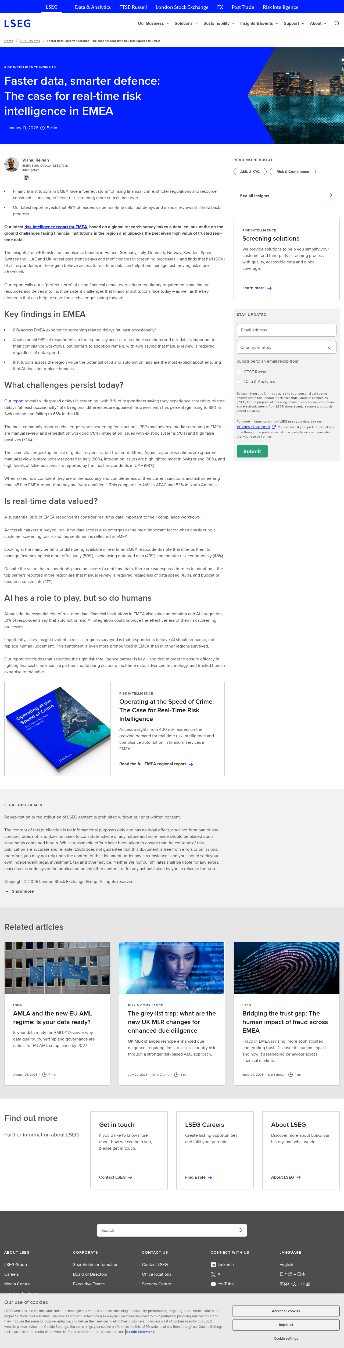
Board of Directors (90, 1274)
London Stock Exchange (182, 7)
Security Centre (156, 1284)
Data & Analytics (93, 7)
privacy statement (253, 427)
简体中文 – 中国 (295, 1284)
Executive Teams (89, 1284)
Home (8, 40)
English (286, 1264)
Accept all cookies (286, 1311)
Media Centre (17, 1284)
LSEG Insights (30, 40)
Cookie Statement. (140, 1331)
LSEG (52, 7)
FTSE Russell (133, 7)
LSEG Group (15, 1264)
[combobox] (286, 347)
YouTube (226, 1284)
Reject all (286, 1325)
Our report (14, 401)
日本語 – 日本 (293, 1274)
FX (220, 7)
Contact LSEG (155, 1264)
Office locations (156, 1274)
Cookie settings (286, 1338)
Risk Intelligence (281, 7)
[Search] (337, 23)
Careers (11, 1274)
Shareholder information (96, 1264)
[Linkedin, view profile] (26, 178)
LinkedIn (226, 1264)
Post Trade (243, 7)
